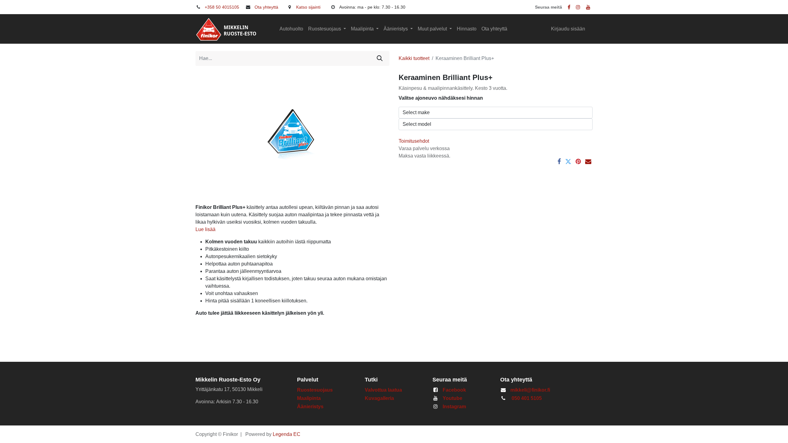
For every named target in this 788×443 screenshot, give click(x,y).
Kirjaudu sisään (568, 28)
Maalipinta (309, 398)
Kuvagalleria (379, 398)
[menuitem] (291, 29)
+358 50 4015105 (222, 7)
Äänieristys (311, 406)
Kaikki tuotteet (414, 58)
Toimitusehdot (414, 141)
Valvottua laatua (384, 390)
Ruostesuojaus (315, 390)
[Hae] (379, 58)
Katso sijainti (308, 7)
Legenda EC (286, 434)
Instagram (454, 406)
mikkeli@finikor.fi (530, 390)
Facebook (454, 390)
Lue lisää (205, 229)
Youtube (452, 398)
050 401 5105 (527, 398)
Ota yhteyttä (266, 7)
